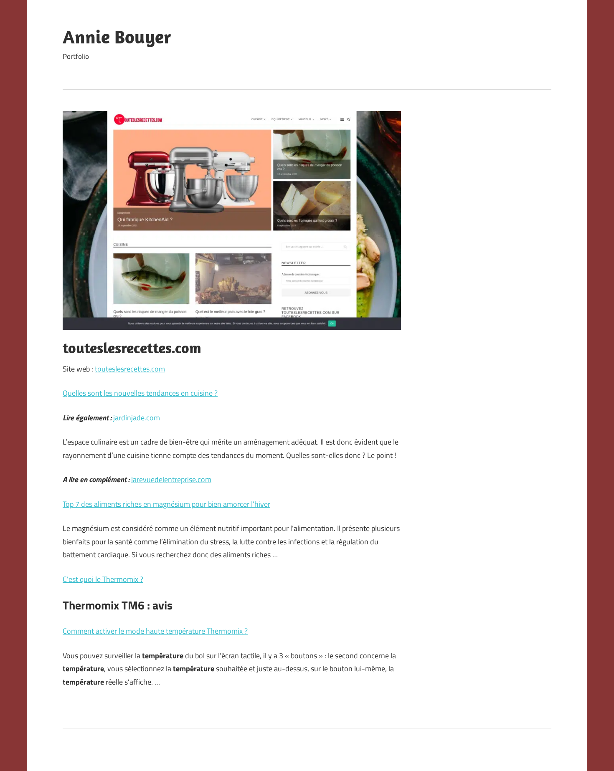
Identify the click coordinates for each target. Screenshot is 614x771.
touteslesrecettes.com (130, 368)
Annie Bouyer (117, 36)
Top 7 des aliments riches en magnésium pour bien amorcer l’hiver (166, 504)
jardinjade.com (136, 417)
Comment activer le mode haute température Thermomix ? (155, 631)
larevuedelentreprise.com (171, 479)
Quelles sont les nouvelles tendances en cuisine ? (140, 393)
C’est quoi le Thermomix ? (103, 579)
